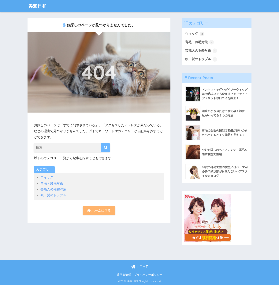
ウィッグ (46, 177)
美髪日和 (37, 6)
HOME (142, 266)
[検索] (105, 147)
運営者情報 (124, 274)
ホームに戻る (101, 210)
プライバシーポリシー (148, 274)
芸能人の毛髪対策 (53, 189)
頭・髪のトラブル (53, 195)
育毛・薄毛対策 (51, 183)
